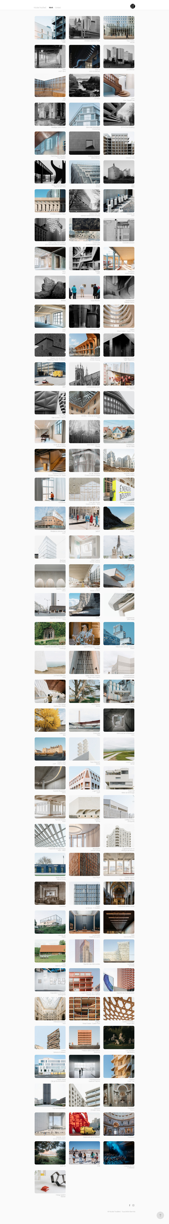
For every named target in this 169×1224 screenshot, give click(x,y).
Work (51, 7)
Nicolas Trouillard (40, 7)
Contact (58, 7)
